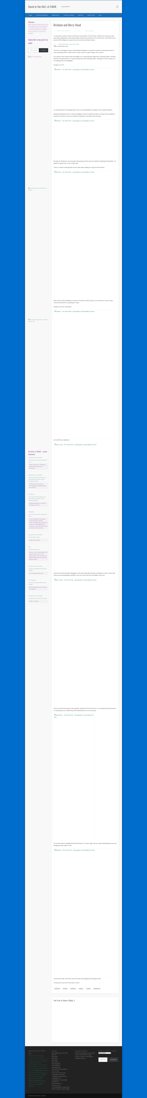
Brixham (65, 988)
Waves (34, 1059)
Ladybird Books (43, 1070)
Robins (30, 1084)
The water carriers (34, 537)
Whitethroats (97, 988)
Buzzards (30, 1057)
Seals (38, 1055)
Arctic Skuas (39, 1059)
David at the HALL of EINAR (42, 7)
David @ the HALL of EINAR (63, 31)
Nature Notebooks (42, 15)
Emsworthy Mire (41, 1082)
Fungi (36, 1070)
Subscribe (43, 50)
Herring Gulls (44, 1065)
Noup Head (31, 1076)
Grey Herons (45, 1059)
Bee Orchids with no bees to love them (69, 44)
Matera (42, 1055)
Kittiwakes (39, 1068)
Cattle (37, 1084)
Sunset (36, 1078)
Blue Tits (34, 1082)
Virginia (32, 1070)
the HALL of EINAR (68, 15)
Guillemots (73, 988)
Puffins (44, 1074)
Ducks (35, 1055)
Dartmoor (31, 1055)
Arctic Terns (41, 1072)
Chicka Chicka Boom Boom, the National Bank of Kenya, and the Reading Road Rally (37, 479)
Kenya (39, 1065)
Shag (40, 1057)
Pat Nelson (31, 494)
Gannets (30, 1061)
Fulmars (34, 1084)
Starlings (42, 1076)
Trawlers (88, 988)
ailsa (30, 547)
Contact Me (91, 15)
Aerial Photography (33, 1072)
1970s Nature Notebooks (35, 1079)
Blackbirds (57, 988)
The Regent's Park (37, 1061)
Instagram (30, 33)
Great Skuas (36, 1057)
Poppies (81, 988)
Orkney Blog (55, 15)
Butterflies (31, 1078)
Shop (100, 15)
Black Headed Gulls (33, 1066)
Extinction (37, 1076)
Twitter (113, 6)
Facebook (110, 6)
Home (30, 15)
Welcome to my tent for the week (38, 598)
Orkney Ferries (41, 1066)
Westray (80, 15)
